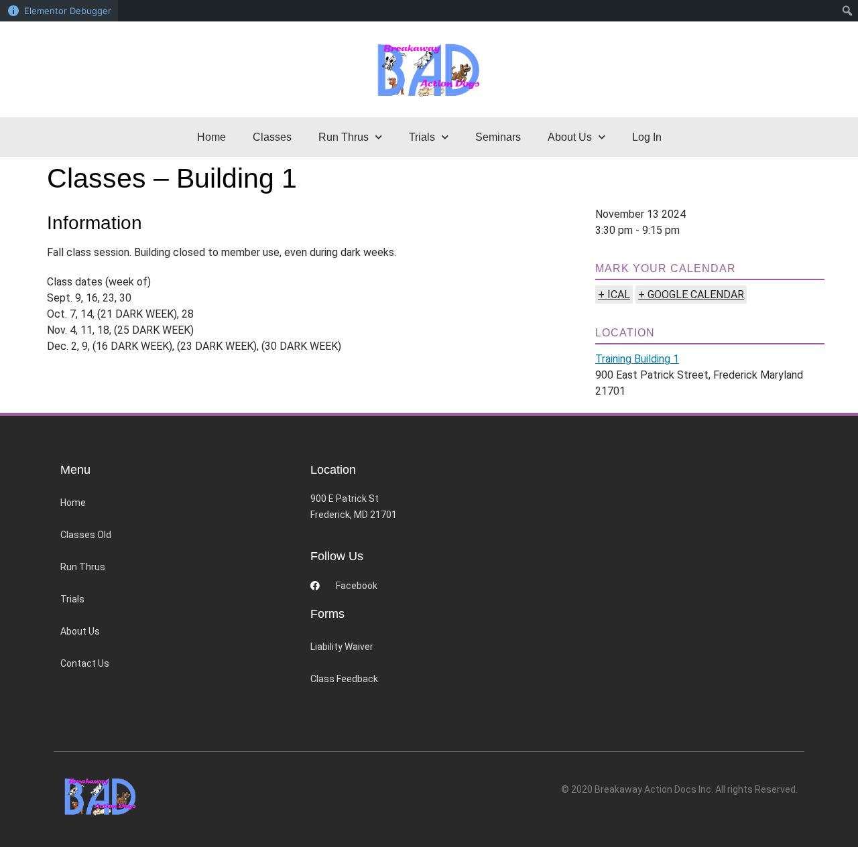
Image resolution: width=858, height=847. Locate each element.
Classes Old (85, 534)
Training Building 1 (637, 358)
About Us (80, 631)
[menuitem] (847, 10)
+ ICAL (614, 294)
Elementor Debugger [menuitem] (67, 10)
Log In (647, 137)
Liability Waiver (341, 646)
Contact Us (84, 663)
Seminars (498, 137)
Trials (72, 599)
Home (211, 137)
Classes (272, 137)
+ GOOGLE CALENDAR (691, 294)
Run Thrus (82, 567)
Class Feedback (344, 678)
